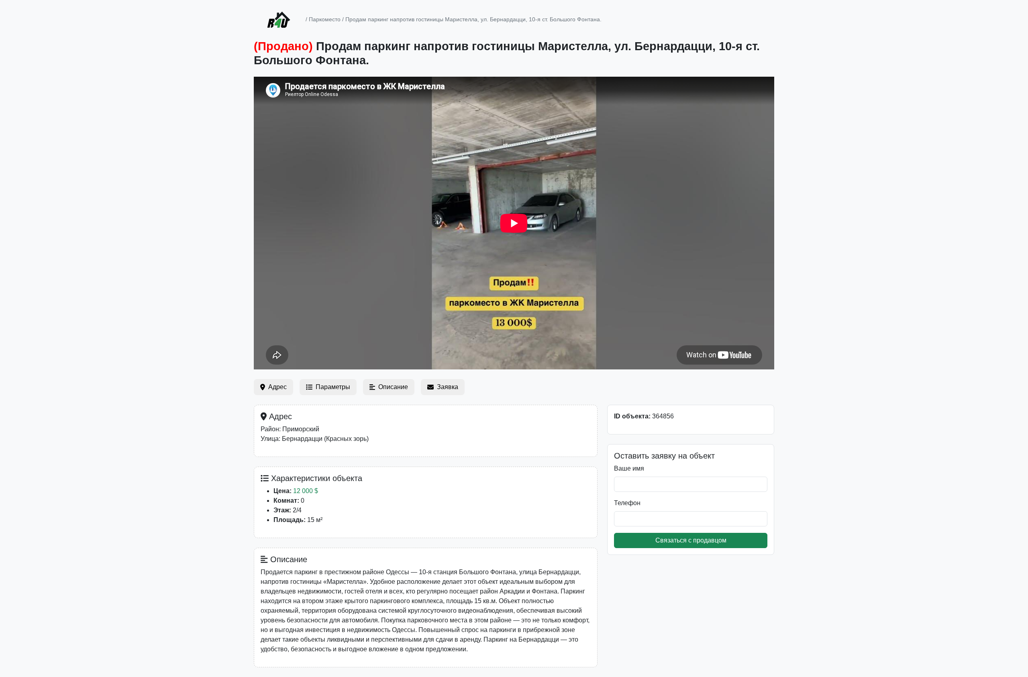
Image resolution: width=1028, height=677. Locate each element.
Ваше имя (629, 468)
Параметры (333, 386)
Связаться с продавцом (690, 540)
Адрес (277, 386)
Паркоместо (325, 19)
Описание (393, 386)
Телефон (627, 503)
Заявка (447, 386)
